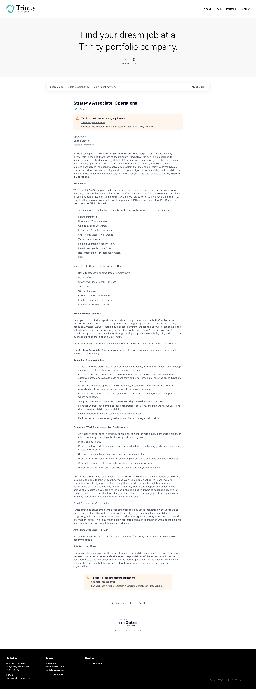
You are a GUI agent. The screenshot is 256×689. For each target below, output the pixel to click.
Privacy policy (121, 630)
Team (218, 9)
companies (78, 86)
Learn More (58, 674)
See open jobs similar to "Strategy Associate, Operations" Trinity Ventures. (117, 126)
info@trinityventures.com (17, 666)
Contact (245, 9)
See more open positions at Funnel (128, 603)
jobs (56, 86)
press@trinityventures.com (18, 678)
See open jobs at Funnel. (93, 122)
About (207, 9)
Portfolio (231, 9)
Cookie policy (135, 630)
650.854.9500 (12, 669)
